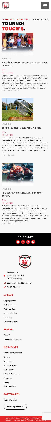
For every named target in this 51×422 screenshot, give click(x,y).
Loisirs (6, 382)
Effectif (7, 335)
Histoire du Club (10, 305)
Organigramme (10, 300)
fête (12, 223)
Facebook (33, 242)
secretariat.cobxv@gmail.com (19, 283)
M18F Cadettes (10, 365)
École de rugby (10, 386)
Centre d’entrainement (13, 353)
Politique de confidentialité (36, 420)
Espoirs (7, 357)
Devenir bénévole (11, 322)
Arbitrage (8, 378)
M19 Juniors (8, 361)
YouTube (18, 242)
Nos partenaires (10, 400)
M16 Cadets (9, 369)
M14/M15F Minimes (11, 374)
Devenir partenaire (15, 407)
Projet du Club (9, 309)
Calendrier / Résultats (12, 339)
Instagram (23, 242)
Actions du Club (10, 313)
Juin (12, 155)
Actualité (14, 91)
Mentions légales (20, 420)
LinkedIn (28, 242)
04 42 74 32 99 (14, 287)
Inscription (8, 317)
